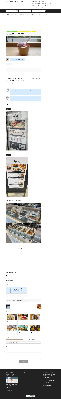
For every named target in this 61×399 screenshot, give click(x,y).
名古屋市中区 (15, 31)
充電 (22, 300)
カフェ (14, 300)
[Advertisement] (30, 22)
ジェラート (16, 300)
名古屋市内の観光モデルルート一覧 (35, 1)
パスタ (8, 300)
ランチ (19, 31)
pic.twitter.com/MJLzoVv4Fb (19, 80)
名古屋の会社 (19, 300)
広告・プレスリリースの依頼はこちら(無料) (40, 7)
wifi (21, 300)
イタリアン (34, 31)
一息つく (22, 31)
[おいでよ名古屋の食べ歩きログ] (30, 396)
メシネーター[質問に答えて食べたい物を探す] (34, 3)
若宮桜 (13, 384)
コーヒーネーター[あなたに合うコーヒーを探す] (46, 5)
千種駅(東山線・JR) (10, 31)
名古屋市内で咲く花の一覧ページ (45, 1)
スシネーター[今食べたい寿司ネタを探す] (33, 5)
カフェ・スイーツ (27, 31)
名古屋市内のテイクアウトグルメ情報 (47, 3)
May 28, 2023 (23, 83)
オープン (12, 300)
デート (31, 31)
